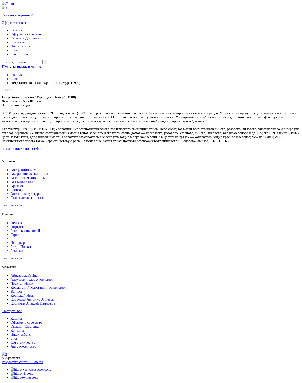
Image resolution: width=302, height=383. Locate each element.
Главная (17, 75)
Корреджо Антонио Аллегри (32, 299)
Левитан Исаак (22, 283)
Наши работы (21, 46)
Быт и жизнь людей (25, 231)
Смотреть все (12, 205)
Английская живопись (28, 178)
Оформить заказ (14, 23)
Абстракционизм (23, 170)
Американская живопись (29, 174)
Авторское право (23, 346)
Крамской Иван (22, 295)
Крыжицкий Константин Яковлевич (38, 287)
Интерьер (18, 243)
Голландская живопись (28, 198)
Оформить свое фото (26, 34)
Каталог (17, 30)
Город (15, 235)
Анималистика (22, 182)
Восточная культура (25, 194)
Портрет (17, 227)
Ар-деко (17, 186)
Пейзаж (16, 223)
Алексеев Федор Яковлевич (32, 279)
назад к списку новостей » (22, 148)
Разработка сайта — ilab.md (22, 362)
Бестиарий (19, 190)
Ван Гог (17, 291)
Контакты (18, 42)
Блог (14, 50)
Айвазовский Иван (25, 275)
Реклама (17, 251)
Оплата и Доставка (25, 38)
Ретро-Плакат (21, 247)
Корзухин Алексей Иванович (33, 303)
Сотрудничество (23, 54)
